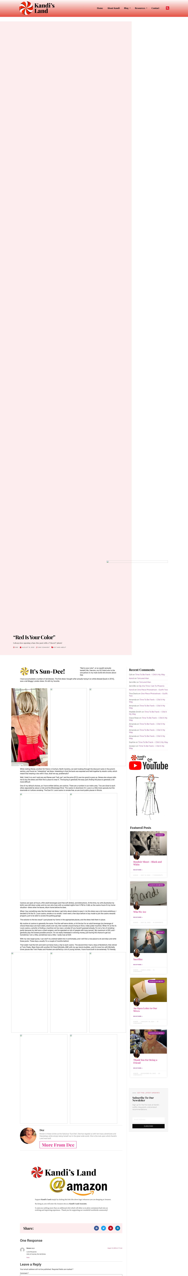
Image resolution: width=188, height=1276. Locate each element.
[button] (167, 8)
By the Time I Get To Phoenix (151, 686)
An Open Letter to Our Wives (145, 1009)
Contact (155, 8)
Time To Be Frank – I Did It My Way (150, 675)
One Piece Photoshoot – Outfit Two (152, 690)
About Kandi (113, 8)
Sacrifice (138, 959)
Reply (28, 1257)
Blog (126, 8)
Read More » (137, 869)
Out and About (59, 647)
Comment (24, 1273)
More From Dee (58, 1145)
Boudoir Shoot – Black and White (147, 863)
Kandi (131, 678)
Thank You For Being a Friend (145, 1061)
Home (100, 8)
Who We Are (139, 911)
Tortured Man (143, 678)
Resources (140, 8)
